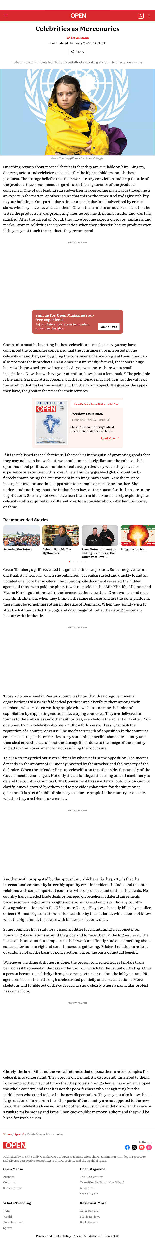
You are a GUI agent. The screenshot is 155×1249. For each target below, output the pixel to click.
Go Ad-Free (109, 327)
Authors (8, 1177)
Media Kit (95, 1236)
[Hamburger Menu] (5, 15)
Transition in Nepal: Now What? (102, 1182)
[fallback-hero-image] (21, 535)
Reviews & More (93, 1202)
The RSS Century (91, 1177)
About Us (79, 1236)
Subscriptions (12, 1188)
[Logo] (77, 16)
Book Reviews (89, 1222)
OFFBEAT (141, 16)
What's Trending (17, 1202)
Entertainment (13, 1222)
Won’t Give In (89, 1194)
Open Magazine (92, 1168)
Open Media (13, 1168)
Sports (7, 1228)
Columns (9, 1182)
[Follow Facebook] (127, 1147)
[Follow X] (134, 1147)
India (7, 1211)
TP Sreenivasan (77, 37)
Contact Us (111, 1236)
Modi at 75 (87, 1188)
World (7, 1216)
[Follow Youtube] (142, 1147)
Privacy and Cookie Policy (53, 1236)
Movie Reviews (90, 1216)
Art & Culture (89, 1211)
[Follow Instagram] (149, 1147)
